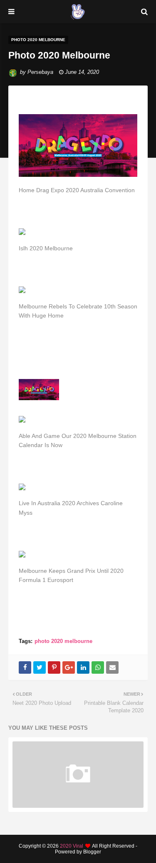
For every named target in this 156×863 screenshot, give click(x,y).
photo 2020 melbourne (63, 641)
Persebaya (40, 72)
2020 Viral (71, 846)
